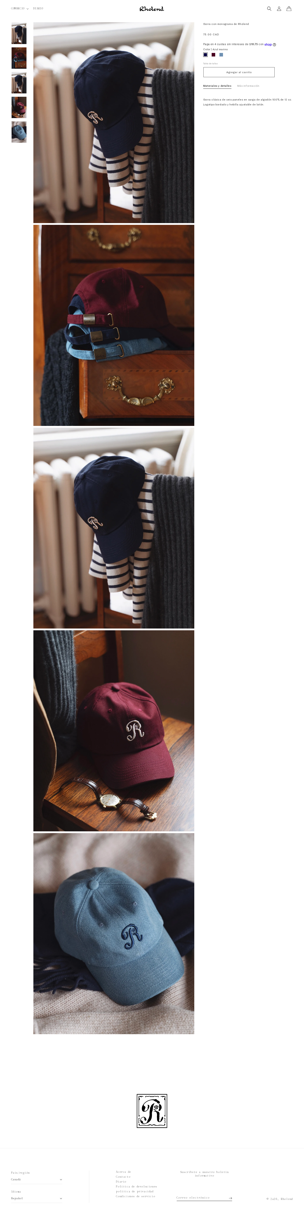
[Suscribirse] (227, 1196)
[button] (19, 8)
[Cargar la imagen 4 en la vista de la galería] (19, 82)
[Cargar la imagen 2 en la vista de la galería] (19, 58)
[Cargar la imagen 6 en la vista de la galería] (19, 107)
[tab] (217, 86)
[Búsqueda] (269, 9)
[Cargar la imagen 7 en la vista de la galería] (19, 132)
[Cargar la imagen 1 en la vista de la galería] (19, 33)
